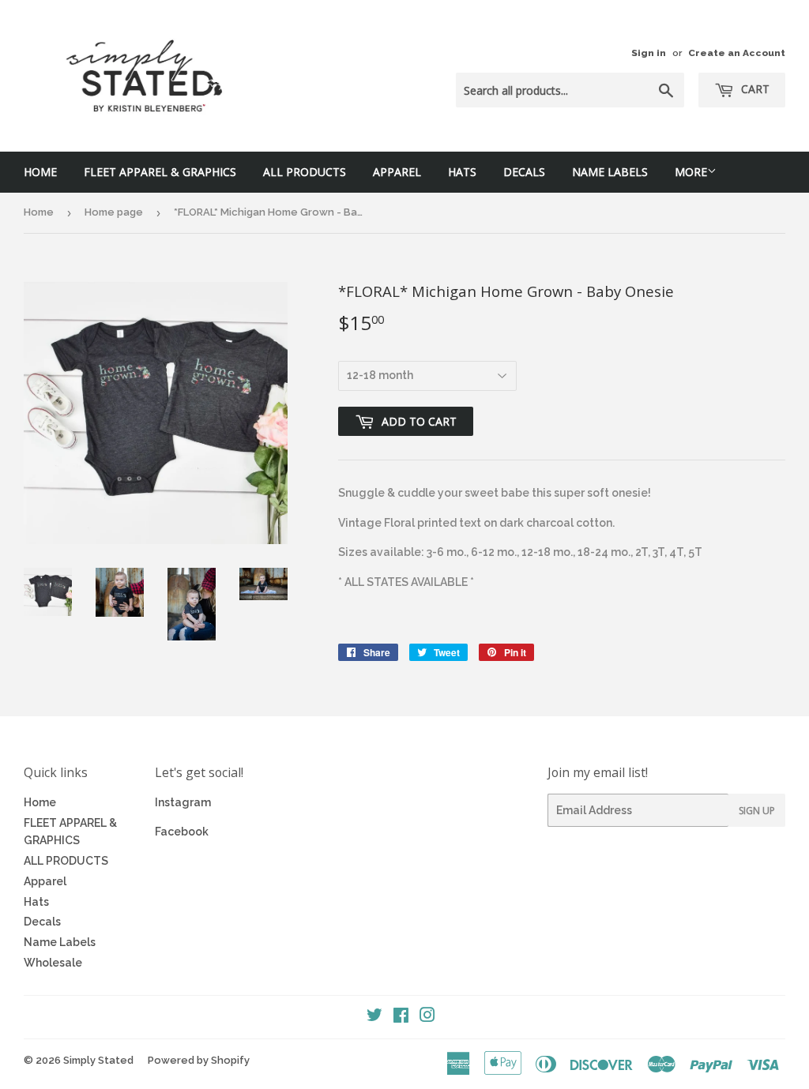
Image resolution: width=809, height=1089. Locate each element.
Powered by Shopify (199, 1060)
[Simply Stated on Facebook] (401, 1017)
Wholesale (53, 962)
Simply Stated (98, 1060)
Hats (462, 171)
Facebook (182, 831)
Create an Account (736, 52)
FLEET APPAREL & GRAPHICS (160, 171)
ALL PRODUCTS (304, 171)
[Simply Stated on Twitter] (374, 1017)
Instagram (183, 802)
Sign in (648, 52)
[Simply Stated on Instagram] (427, 1017)
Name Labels (610, 171)
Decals (524, 171)
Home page (114, 212)
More (691, 171)
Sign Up (757, 810)
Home (40, 171)
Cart (753, 88)
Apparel (397, 171)
